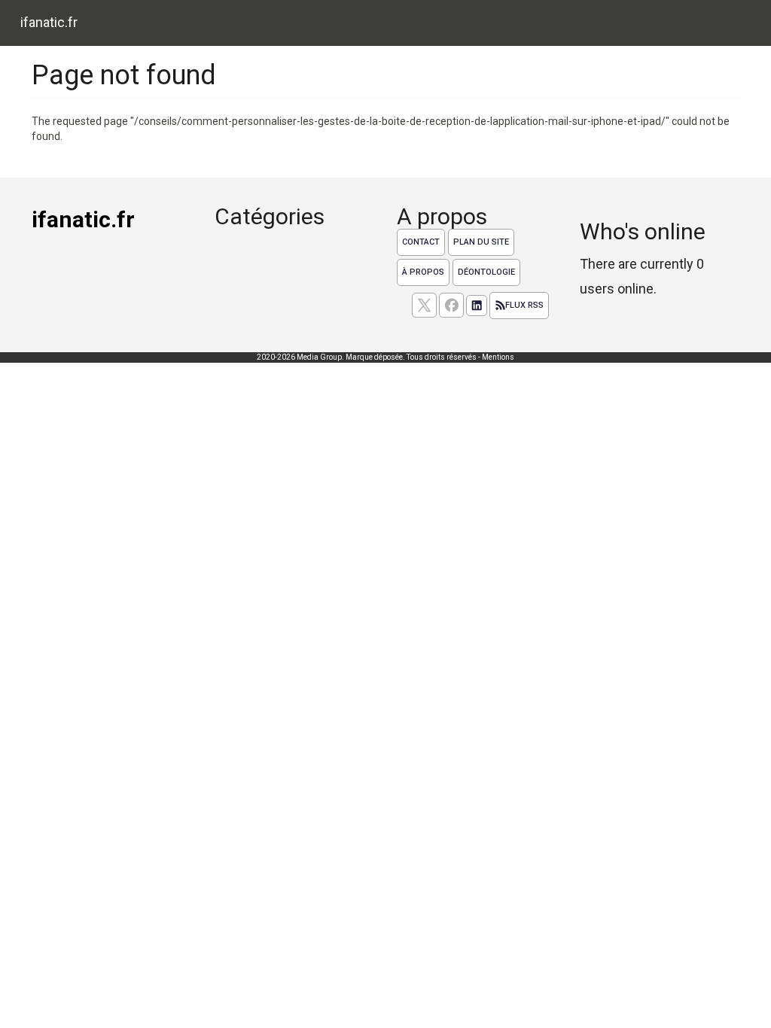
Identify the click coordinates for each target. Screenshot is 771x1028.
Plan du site (481, 242)
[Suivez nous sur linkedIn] (476, 305)
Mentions (498, 357)
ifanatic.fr (49, 22)
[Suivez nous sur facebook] (451, 305)
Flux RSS (524, 305)
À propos (423, 272)
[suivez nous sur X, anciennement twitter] (424, 305)
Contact (421, 242)
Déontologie (486, 272)
